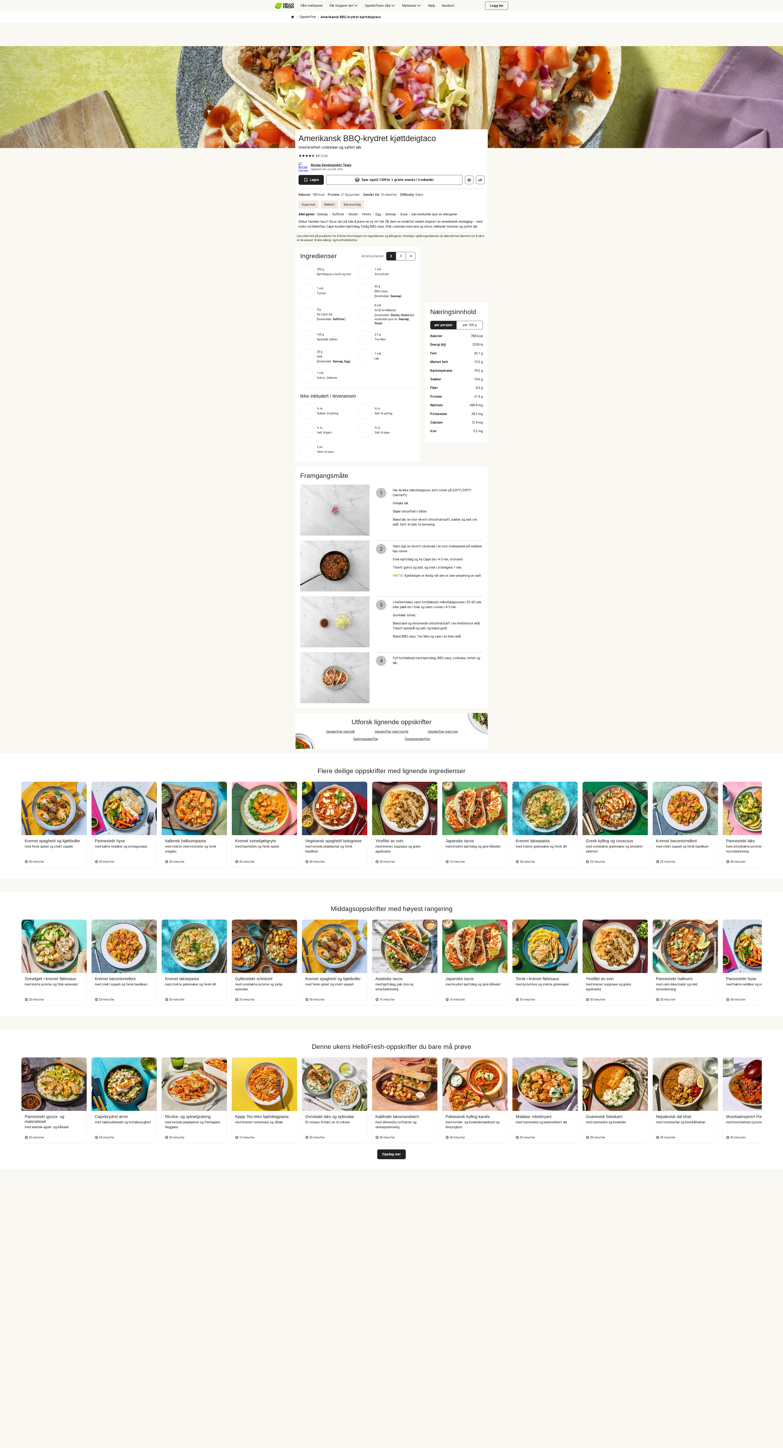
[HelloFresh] (284, 6)
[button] (358, 256)
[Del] (480, 180)
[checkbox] (300, 155)
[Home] (292, 17)
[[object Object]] (469, 180)
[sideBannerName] (456, 272)
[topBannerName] (391, 34)
